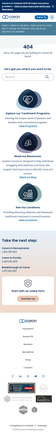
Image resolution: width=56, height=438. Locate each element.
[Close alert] (53, 6)
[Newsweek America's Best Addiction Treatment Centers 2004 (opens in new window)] (21, 388)
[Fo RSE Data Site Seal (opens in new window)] (23, 410)
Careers (28, 367)
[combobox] (28, 77)
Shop (28, 359)
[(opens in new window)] (44, 399)
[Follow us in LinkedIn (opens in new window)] (20, 376)
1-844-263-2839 (10, 261)
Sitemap (41, 425)
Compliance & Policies (21, 425)
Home (5, 25)
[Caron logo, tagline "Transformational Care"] (11, 17)
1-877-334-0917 (9, 270)
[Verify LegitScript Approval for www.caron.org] (34, 410)
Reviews (28, 344)
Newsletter (28, 352)
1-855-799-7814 (9, 251)
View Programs (28, 125)
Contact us (28, 298)
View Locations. (28, 220)
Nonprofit (28, 336)
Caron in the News (19, 25)
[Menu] (52, 17)
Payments (28, 328)
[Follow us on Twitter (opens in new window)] (28, 376)
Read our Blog (28, 177)
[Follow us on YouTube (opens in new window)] (35, 376)
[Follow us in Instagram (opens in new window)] (43, 376)
